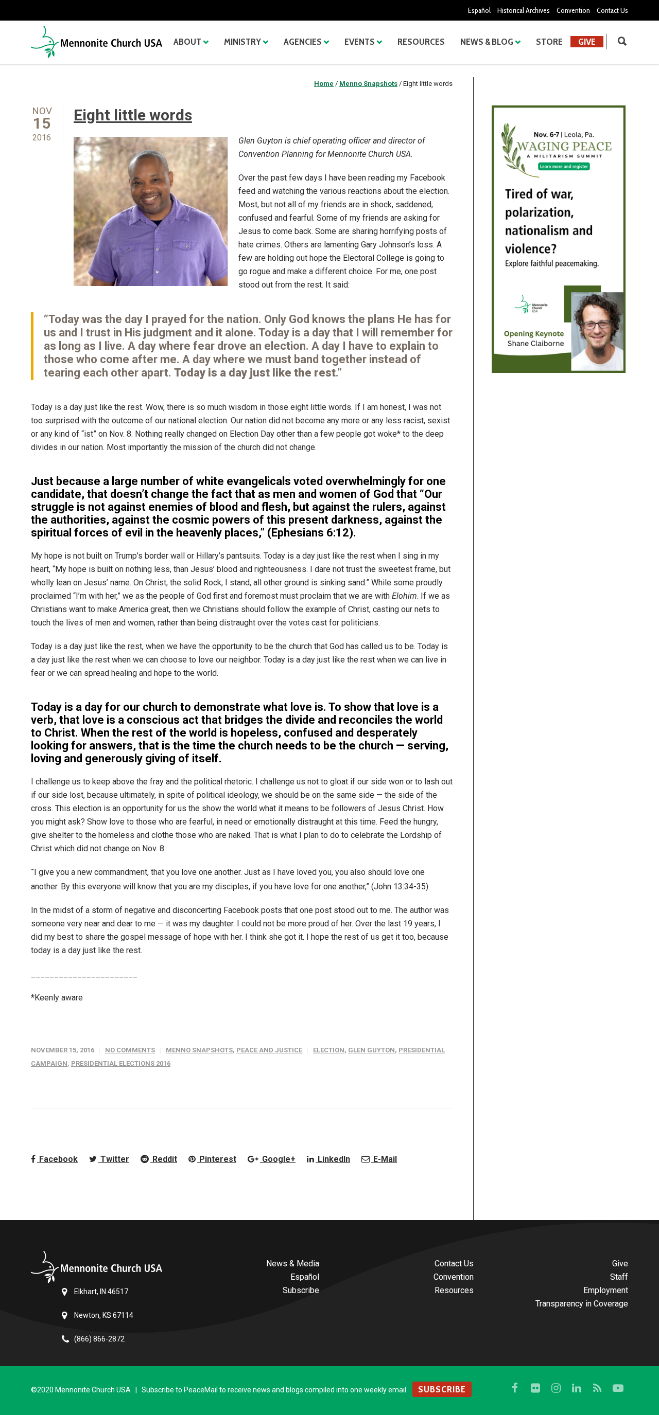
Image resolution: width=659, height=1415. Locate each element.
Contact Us (612, 10)
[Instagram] (556, 1388)
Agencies (303, 41)
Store (549, 41)
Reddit (163, 1159)
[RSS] (597, 1388)
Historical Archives (523, 10)
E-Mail (384, 1159)
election (328, 1050)
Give (587, 41)
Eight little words (133, 115)
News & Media (292, 1263)
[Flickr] (535, 1388)
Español (479, 10)
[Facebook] (515, 1388)
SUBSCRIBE (442, 1389)
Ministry (242, 41)
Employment (605, 1290)
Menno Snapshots (199, 1050)
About (187, 41)
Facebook (57, 1159)
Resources (421, 41)
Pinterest (216, 1159)
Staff (619, 1277)
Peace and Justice (269, 1050)
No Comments (130, 1050)
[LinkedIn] (576, 1388)
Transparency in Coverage (581, 1304)
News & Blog (486, 41)
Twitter (113, 1159)
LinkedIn (333, 1159)
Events (359, 41)
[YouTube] (618, 1388)
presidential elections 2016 (120, 1063)
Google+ (278, 1159)
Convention (573, 10)
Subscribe (301, 1290)
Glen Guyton (371, 1050)
